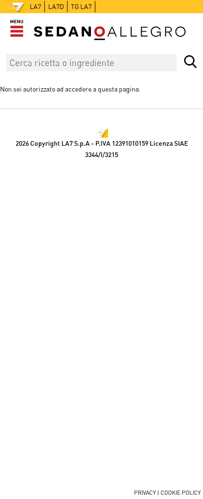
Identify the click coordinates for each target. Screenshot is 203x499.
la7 (35, 6)
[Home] (110, 33)
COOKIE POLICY (181, 492)
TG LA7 (81, 6)
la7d (56, 6)
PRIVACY (145, 492)
